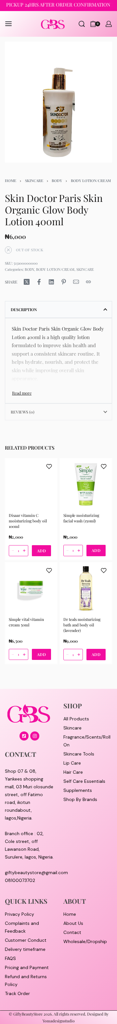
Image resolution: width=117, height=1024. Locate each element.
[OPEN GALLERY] (58, 102)
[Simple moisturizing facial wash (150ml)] (85, 484)
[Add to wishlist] (49, 466)
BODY (57, 180)
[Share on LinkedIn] (51, 282)
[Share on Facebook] (39, 282)
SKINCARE (34, 180)
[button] (41, 550)
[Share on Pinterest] (64, 282)
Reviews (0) (22, 411)
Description (24, 309)
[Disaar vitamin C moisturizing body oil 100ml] (31, 484)
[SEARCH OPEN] (81, 23)
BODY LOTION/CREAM (91, 180)
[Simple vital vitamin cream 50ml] (31, 588)
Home (10, 180)
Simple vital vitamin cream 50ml (26, 622)
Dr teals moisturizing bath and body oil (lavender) (81, 625)
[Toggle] (22, 392)
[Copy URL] (88, 282)
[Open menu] (8, 23)
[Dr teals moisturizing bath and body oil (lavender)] (85, 588)
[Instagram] (34, 736)
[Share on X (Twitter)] (27, 282)
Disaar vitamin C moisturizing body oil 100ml (28, 521)
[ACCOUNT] (108, 23)
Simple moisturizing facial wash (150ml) (81, 518)
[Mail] (76, 282)
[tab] (58, 309)
